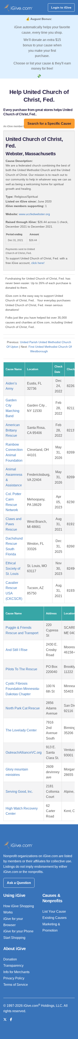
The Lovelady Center (21, 730)
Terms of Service (15, 984)
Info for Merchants (16, 972)
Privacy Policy (13, 978)
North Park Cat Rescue (23, 708)
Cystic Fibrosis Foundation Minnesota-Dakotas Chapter (23, 689)
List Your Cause (54, 911)
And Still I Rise (16, 650)
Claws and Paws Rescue (13, 524)
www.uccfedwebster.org (34, 214)
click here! (38, 263)
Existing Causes (54, 917)
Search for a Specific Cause (49, 123)
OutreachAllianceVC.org (24, 752)
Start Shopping (14, 937)
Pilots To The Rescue (21, 669)
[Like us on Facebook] (11, 1019)
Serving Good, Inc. (19, 791)
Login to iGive (61, 7)
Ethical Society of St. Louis (13, 568)
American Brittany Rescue (13, 430)
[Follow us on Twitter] (5, 1019)
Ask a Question (19, 883)
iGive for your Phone (18, 931)
